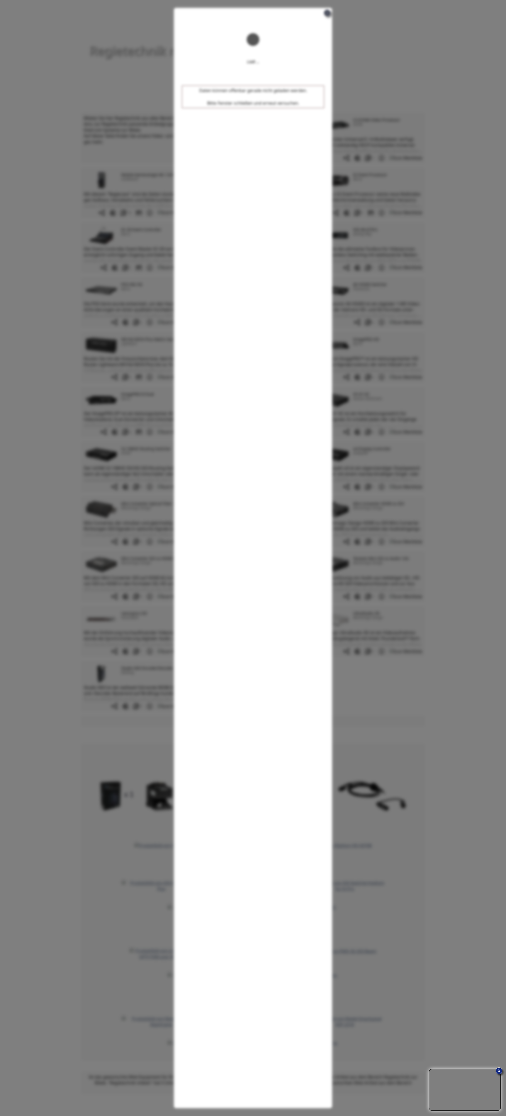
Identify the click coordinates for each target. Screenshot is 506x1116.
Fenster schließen (235, 103)
